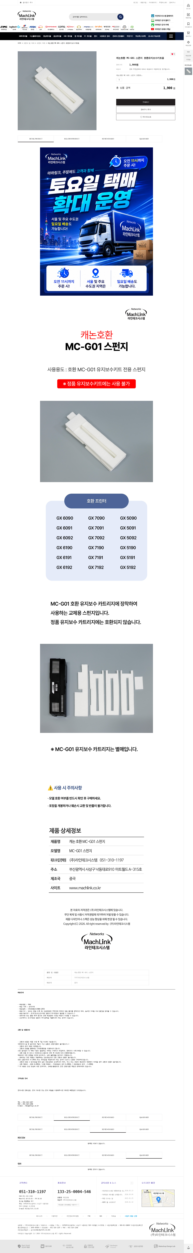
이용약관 (54, 1216)
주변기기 (130, 36)
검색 (120, 17)
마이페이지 (153, 2)
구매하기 (145, 102)
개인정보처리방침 (73, 1216)
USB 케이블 (68, 36)
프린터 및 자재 (29, 43)
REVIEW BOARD (108, 139)
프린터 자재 (41, 43)
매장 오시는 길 (107, 1198)
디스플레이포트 (35, 36)
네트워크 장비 (105, 36)
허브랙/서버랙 (140, 36)
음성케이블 (57, 36)
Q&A (188, 52)
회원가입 (143, 2)
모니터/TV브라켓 (154, 36)
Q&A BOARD (143, 139)
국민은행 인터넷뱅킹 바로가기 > (68, 1205)
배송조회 (188, 56)
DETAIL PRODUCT (35, 139)
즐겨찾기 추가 (28, 2)
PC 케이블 (87, 36)
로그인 (135, 2)
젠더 (95, 36)
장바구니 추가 (146, 109)
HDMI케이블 (23, 36)
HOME (19, 43)
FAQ (89, 1216)
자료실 (188, 59)
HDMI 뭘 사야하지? (109, 1202)
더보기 (132, 1183)
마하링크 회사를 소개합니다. (112, 1195)
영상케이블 (47, 36)
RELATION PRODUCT (71, 139)
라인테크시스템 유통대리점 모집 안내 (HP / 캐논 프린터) (113, 1191)
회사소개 (39, 1216)
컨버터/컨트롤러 (118, 36)
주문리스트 (163, 2)
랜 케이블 (78, 36)
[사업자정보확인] (137, 1225)
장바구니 (172, 2)
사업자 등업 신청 (131, 1216)
